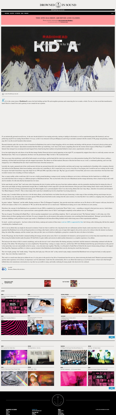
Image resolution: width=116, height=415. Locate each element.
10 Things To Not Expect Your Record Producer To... (72, 348)
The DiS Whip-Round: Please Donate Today (10, 369)
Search (112, 13)
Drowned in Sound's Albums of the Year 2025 (98, 369)
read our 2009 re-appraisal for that (72, 222)
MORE (112, 337)
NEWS (7, 413)
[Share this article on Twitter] (5, 269)
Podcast (26, 13)
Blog (22, 13)
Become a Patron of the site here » (16, 269)
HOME (7, 410)
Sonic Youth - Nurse (32, 369)
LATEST (2, 291)
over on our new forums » (65, 20)
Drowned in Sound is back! (33, 296)
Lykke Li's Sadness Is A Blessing (95, 318)
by (7, 93)
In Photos (17, 13)
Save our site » (58, 10)
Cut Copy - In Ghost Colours (94, 348)
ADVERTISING (60, 413)
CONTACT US (34, 409)
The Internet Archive (64, 22)
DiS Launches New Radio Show (8, 348)
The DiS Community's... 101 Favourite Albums (71, 369)
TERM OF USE (60, 410)
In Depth (12, 13)
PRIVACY (59, 412)
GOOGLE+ (34, 413)
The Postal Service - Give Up (34, 348)
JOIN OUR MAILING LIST (36, 410)
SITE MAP (8, 412)
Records (7, 13)
